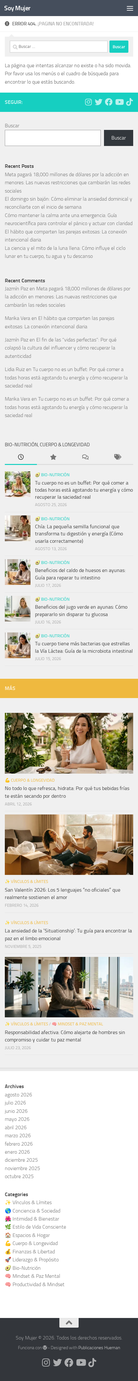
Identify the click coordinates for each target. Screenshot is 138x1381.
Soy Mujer (17, 8)
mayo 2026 (17, 1119)
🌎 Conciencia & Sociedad (32, 1211)
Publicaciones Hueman (99, 1347)
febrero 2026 (19, 1144)
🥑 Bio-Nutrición (52, 474)
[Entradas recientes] (21, 458)
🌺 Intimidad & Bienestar (32, 1219)
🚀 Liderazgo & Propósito (32, 1260)
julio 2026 (15, 1103)
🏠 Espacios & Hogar (27, 1235)
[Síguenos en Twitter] (98, 102)
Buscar (12, 126)
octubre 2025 (19, 1176)
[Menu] (130, 8)
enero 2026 (17, 1152)
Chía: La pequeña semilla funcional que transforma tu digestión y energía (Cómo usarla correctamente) (79, 533)
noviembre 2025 (22, 1168)
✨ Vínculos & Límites (26, 881)
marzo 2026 (18, 1135)
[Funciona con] (45, 1347)
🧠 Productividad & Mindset (35, 1284)
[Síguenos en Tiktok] (129, 102)
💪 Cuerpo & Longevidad (30, 780)
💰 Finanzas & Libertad (30, 1252)
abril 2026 (16, 1127)
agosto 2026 (18, 1095)
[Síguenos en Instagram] (88, 102)
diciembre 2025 (21, 1160)
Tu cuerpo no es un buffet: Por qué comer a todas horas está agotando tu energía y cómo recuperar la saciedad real (66, 377)
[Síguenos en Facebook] (109, 102)
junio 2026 (16, 1111)
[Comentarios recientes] (85, 458)
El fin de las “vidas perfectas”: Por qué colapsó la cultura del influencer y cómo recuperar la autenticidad (60, 348)
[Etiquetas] (117, 458)
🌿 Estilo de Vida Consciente (35, 1227)
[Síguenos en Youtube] (119, 102)
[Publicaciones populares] (53, 458)
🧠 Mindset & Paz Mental (77, 1024)
